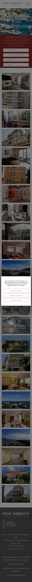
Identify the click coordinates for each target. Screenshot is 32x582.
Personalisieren (16, 300)
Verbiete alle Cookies (16, 295)
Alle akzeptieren (16, 291)
